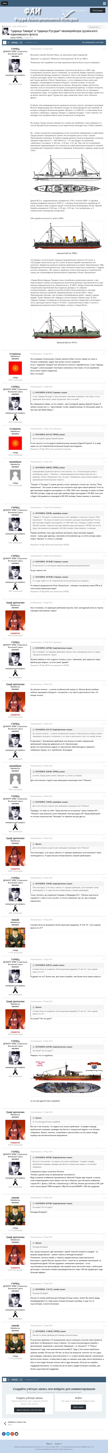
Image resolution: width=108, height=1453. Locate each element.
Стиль (57, 1443)
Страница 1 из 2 (31, 42)
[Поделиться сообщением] (104, 48)
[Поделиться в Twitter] (8, 1434)
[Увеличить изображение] (67, 173)
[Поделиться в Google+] (12, 1434)
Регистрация (98, 10)
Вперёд (14, 42)
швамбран (57, 513)
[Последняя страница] (21, 42)
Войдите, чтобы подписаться (15, 26)
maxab (55, 965)
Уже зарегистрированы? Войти (73, 10)
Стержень (57, 392)
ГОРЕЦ (55, 434)
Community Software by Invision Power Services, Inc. (54, 1449)
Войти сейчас (78, 1407)
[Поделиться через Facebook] (4, 1434)
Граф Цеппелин (59, 648)
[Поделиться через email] (16, 1434)
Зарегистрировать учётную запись (29, 1410)
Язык (48, 1443)
